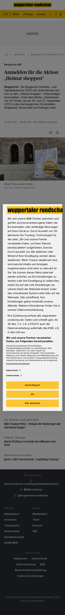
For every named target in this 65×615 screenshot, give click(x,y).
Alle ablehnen (32, 403)
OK (32, 394)
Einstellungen (32, 385)
